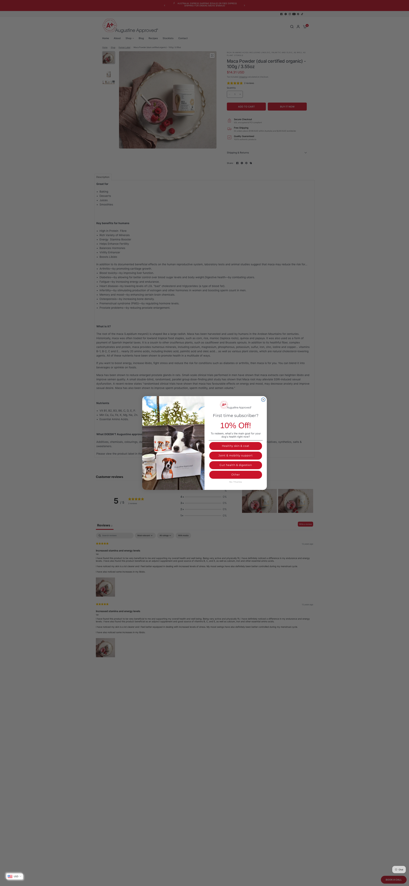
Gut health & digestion (236, 465)
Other (235, 474)
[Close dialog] (263, 400)
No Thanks (235, 482)
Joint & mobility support (236, 455)
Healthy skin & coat (235, 445)
